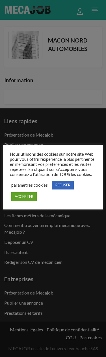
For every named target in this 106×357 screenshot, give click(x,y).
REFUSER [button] (62, 185)
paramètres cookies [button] (29, 185)
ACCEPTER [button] (24, 196)
